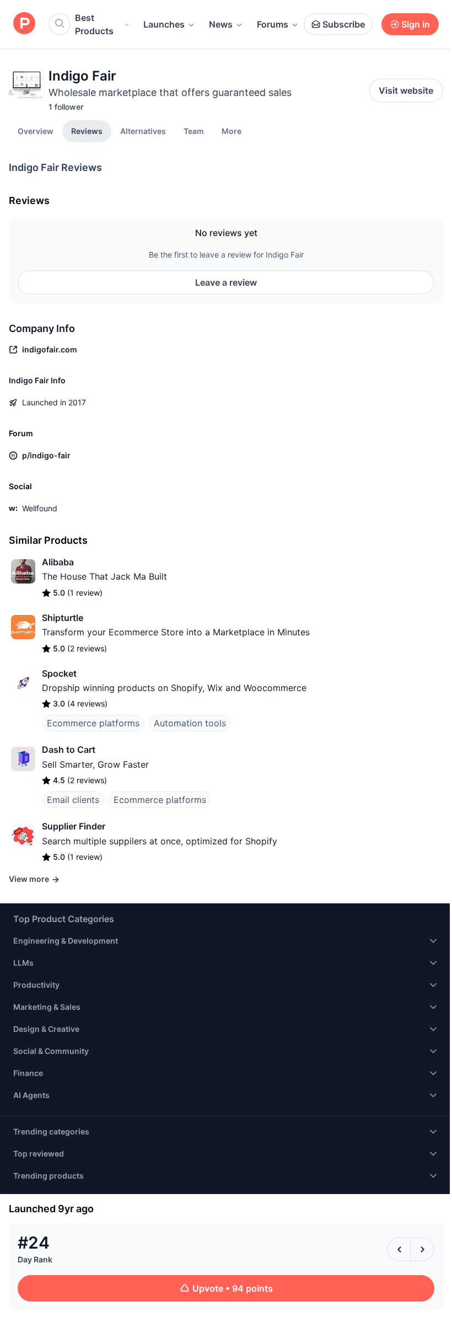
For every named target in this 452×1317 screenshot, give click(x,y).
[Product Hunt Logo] (24, 24)
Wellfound (39, 508)
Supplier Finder (73, 826)
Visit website (406, 90)
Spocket (59, 673)
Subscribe (343, 24)
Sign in (415, 24)
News (221, 24)
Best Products (94, 24)
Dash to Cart (68, 749)
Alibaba (58, 562)
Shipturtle (62, 617)
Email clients (73, 799)
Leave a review (226, 282)
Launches (164, 24)
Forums (272, 24)
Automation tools (190, 723)
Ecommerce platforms (93, 723)
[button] (231, 130)
